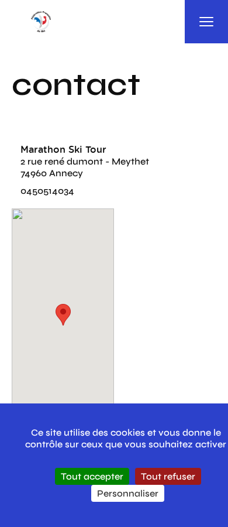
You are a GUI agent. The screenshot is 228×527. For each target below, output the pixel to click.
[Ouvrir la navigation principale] (206, 21)
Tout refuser (168, 476)
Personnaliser (127, 493)
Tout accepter (92, 476)
